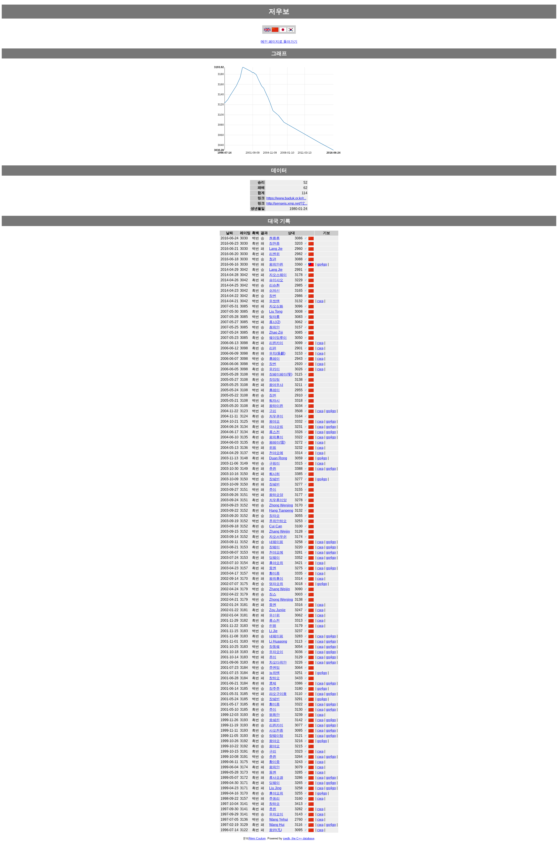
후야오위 (276, 563)
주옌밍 (274, 667)
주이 (272, 489)
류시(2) (274, 322)
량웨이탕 (276, 736)
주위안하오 (278, 521)
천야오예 (276, 453)
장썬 (272, 296)
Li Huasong (278, 641)
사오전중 (276, 730)
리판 (272, 348)
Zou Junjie (277, 610)
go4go (322, 264)
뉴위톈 (274, 673)
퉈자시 (274, 400)
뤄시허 (274, 474)
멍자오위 (276, 584)
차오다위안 (278, 662)
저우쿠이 (276, 416)
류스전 (274, 432)
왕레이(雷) (277, 442)
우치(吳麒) (277, 353)
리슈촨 (274, 285)
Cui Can (275, 526)
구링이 (274, 463)
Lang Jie (275, 248)
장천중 (274, 243)
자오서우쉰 (278, 537)
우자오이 (276, 652)
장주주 (274, 688)
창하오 (274, 678)
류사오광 (276, 777)
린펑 (272, 626)
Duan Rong (278, 458)
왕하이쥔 (276, 406)
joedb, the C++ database (298, 838)
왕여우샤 (276, 385)
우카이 (274, 369)
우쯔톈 (274, 301)
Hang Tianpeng (281, 510)
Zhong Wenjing (281, 505)
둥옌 (272, 568)
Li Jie (273, 631)
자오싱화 (276, 306)
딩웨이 (274, 557)
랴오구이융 (278, 694)
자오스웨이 (278, 275)
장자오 (274, 516)
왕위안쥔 (276, 264)
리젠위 (274, 254)
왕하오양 (276, 495)
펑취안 (274, 715)
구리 (272, 411)
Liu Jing (275, 788)
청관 (272, 259)
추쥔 (272, 468)
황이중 (274, 573)
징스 (272, 594)
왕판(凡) (275, 830)
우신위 (274, 615)
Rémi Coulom (257, 838)
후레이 (274, 358)
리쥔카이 (276, 343)
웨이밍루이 (278, 338)
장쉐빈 (274, 479)
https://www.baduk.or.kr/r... (286, 198)
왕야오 (274, 421)
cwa (320, 301)
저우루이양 (278, 500)
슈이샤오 (276, 280)
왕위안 (274, 767)
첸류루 (274, 238)
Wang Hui (276, 825)
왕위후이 (276, 437)
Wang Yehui (278, 819)
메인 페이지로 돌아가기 (279, 41)
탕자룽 (274, 317)
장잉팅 (274, 379)
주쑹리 (274, 798)
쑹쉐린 (274, 720)
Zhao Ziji (276, 332)
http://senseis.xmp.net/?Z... (286, 203)
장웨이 (274, 547)
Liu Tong (275, 311)
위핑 (272, 447)
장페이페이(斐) (280, 374)
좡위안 (274, 327)
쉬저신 (274, 290)
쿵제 (272, 683)
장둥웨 (274, 646)
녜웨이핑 (276, 542)
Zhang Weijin (279, 531)
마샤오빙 (276, 427)
